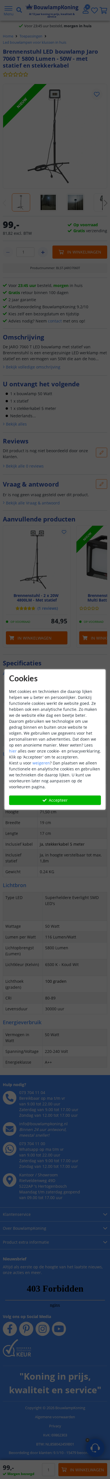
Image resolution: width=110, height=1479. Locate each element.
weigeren (41, 763)
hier (13, 751)
